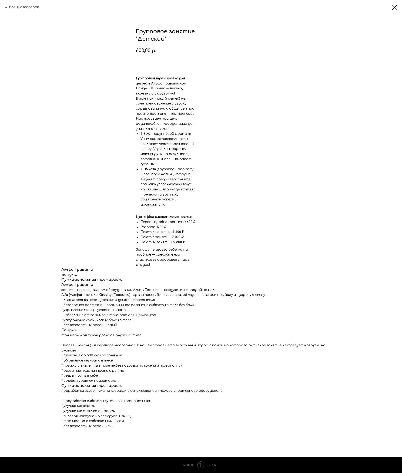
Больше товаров (24, 7)
